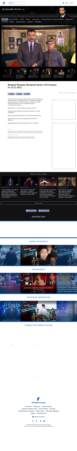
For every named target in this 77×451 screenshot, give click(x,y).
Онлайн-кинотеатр (47, 406)
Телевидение (11, 137)
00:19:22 (10, 118)
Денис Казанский (38, 132)
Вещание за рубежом (40, 416)
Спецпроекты (36, 406)
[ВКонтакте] (11, 94)
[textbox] (25, 102)
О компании (28, 406)
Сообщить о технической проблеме (67, 92)
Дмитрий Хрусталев (12, 132)
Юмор (23, 137)
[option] (8, 72)
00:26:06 (10, 123)
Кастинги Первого (43, 408)
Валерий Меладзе (29, 132)
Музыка (28, 137)
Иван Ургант (20, 132)
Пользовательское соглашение (26, 411)
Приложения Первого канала (29, 408)
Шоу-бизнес (18, 137)
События (33, 413)
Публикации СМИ (41, 413)
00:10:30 (10, 111)
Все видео (52, 408)
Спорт (32, 137)
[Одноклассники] (19, 94)
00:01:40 (10, 108)
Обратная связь (40, 411)
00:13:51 (10, 115)
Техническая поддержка (52, 411)
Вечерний (12, 9)
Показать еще (38, 203)
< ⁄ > (25, 94)
